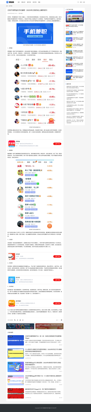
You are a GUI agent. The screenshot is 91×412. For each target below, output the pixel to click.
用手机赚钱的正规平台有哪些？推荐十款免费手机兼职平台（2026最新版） (78, 77)
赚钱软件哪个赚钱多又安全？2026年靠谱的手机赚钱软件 (78, 71)
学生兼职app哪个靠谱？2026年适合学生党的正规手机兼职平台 (78, 52)
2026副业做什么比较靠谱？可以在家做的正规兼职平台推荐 (78, 65)
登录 (81, 2)
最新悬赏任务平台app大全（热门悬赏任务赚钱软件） (41, 389)
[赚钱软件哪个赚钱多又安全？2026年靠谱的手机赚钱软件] (69, 71)
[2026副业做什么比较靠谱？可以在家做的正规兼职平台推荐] (69, 65)
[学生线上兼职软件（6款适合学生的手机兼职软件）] (69, 46)
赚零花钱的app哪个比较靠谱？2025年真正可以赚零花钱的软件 (78, 58)
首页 (19, 2)
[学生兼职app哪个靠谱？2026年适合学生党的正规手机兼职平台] (69, 52)
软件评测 (34, 2)
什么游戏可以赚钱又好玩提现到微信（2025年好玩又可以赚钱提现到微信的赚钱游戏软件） (43, 350)
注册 (84, 2)
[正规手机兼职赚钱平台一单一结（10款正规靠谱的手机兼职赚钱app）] (16, 340)
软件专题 (20, 13)
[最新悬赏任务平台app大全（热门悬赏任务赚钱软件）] (16, 393)
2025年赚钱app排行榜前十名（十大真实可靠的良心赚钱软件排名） (43, 377)
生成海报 (11, 320)
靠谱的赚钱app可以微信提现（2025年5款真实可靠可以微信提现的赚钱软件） (43, 363)
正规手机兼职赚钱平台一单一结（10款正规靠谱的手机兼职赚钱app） (43, 337)
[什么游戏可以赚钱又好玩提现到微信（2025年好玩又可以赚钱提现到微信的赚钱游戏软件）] (16, 353)
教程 (39, 2)
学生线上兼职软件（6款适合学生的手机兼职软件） (78, 45)
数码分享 (23, 2)
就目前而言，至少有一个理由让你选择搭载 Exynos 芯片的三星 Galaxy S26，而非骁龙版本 (75, 121)
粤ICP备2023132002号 (51, 408)
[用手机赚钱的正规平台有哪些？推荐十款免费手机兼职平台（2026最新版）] (69, 78)
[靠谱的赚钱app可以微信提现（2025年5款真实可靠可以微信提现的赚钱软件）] (16, 367)
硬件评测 (29, 2)
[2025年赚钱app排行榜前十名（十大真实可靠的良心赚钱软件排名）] (16, 380)
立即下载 (57, 143)
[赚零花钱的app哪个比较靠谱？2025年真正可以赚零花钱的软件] (69, 58)
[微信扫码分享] (15, 320)
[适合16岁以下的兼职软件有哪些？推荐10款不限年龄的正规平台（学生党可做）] (69, 33)
